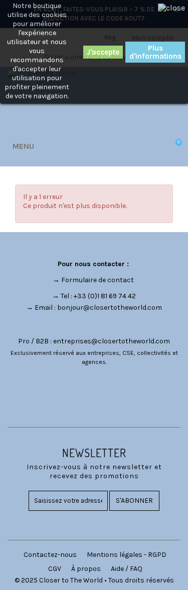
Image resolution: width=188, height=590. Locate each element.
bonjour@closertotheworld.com (109, 307)
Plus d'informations (155, 52)
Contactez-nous (50, 554)
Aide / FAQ (126, 568)
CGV (54, 568)
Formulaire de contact (97, 280)
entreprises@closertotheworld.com (111, 341)
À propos (86, 568)
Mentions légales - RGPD (126, 554)
